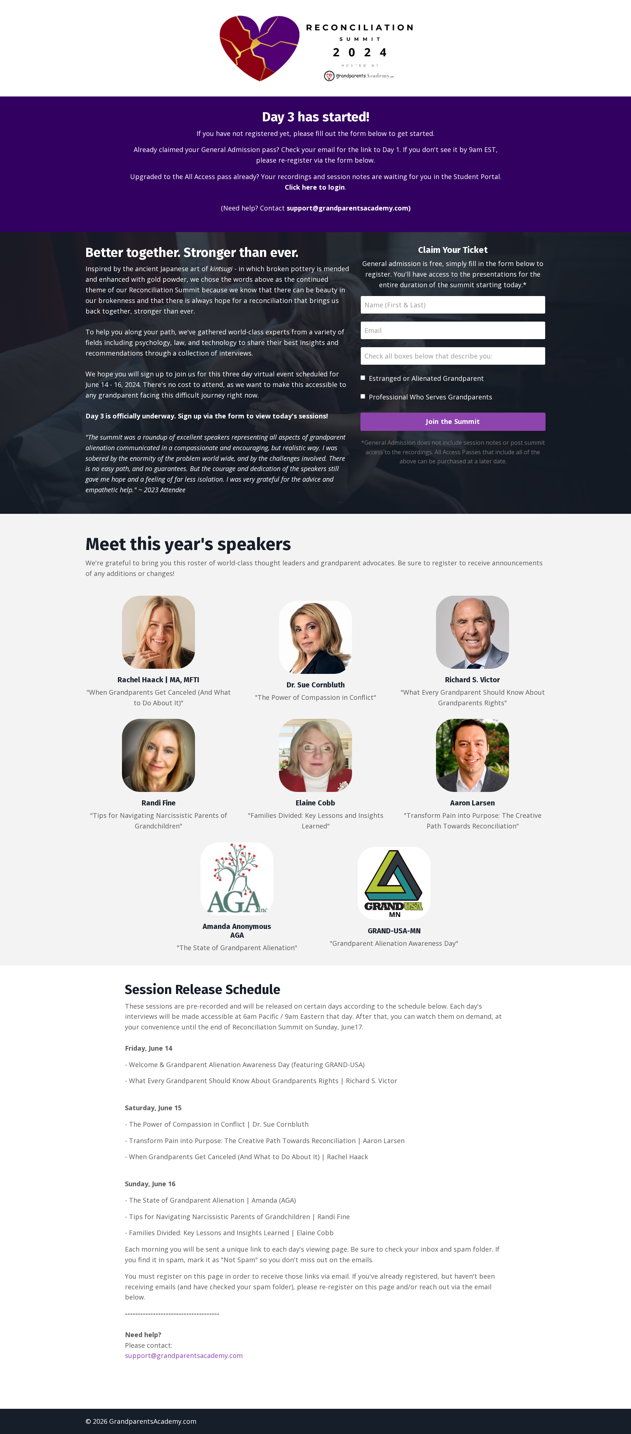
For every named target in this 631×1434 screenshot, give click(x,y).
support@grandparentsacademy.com (347, 208)
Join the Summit (453, 421)
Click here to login (315, 187)
